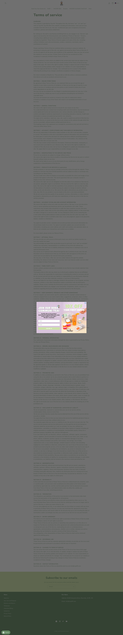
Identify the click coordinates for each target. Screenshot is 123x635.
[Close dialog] (85, 303)
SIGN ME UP (49, 328)
